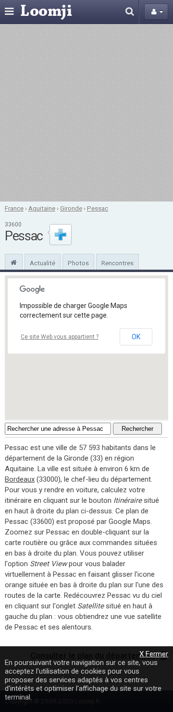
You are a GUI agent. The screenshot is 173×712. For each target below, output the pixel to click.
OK (136, 337)
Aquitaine (41, 208)
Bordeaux (20, 479)
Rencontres (117, 263)
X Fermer (153, 654)
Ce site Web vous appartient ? (60, 336)
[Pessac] (13, 261)
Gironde (71, 208)
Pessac (97, 208)
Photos (78, 263)
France (14, 208)
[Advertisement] (86, 112)
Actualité (42, 263)
